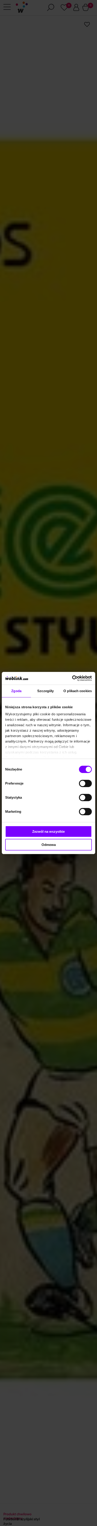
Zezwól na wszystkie (48, 831)
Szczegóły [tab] (45, 691)
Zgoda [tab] (16, 691)
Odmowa (49, 845)
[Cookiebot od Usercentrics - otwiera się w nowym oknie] (72, 678)
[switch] (85, 783)
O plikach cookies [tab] (77, 691)
